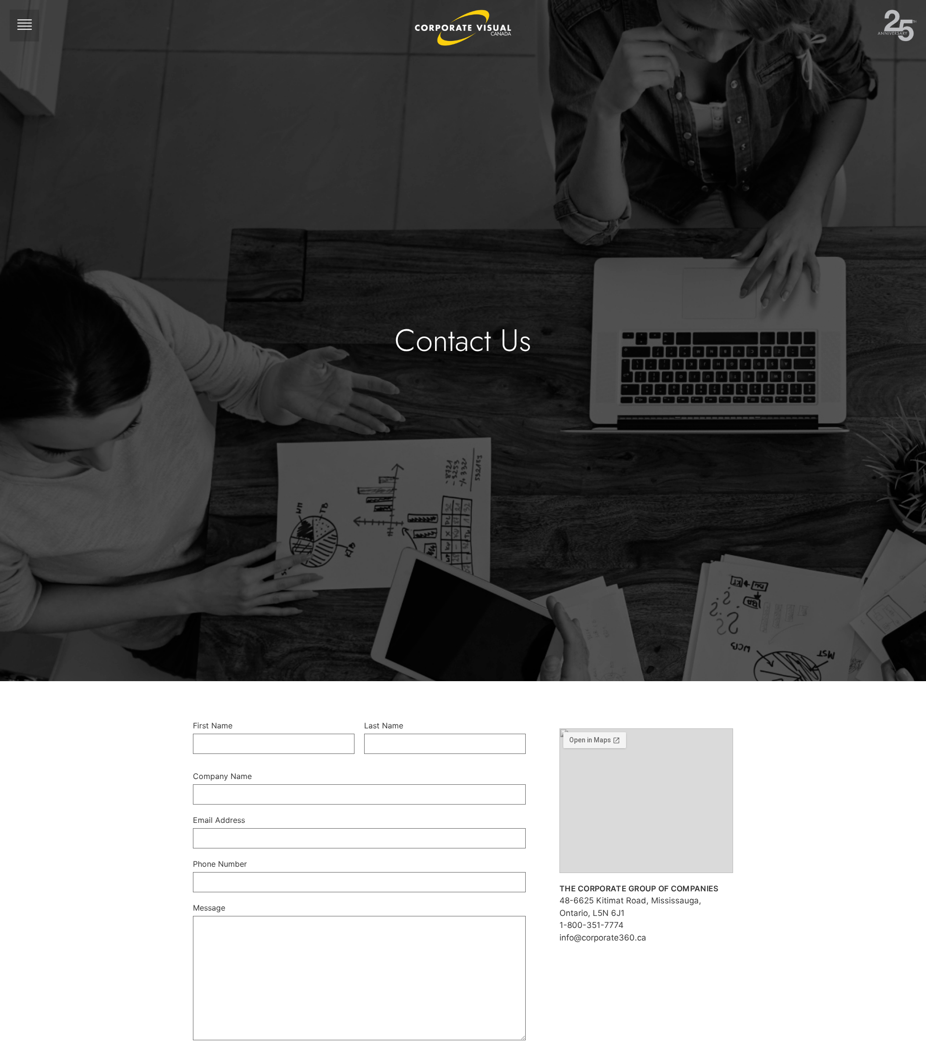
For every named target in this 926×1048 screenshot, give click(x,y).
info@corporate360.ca (602, 937)
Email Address (219, 820)
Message (209, 908)
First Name (212, 725)
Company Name (222, 776)
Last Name (383, 725)
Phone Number (220, 864)
